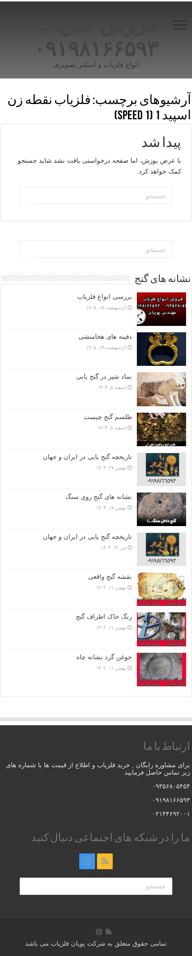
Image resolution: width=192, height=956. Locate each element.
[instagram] (87, 861)
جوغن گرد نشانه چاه (104, 657)
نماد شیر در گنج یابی (104, 376)
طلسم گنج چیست (108, 417)
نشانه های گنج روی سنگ (98, 496)
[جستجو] (28, 195)
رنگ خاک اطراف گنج (104, 616)
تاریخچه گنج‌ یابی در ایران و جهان (87, 456)
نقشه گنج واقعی (110, 576)
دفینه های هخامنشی (105, 336)
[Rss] (105, 861)
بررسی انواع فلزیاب (104, 296)
